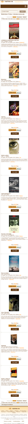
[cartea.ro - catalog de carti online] (14, 409)
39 (11, 18)
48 (26, 18)
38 (9, 18)
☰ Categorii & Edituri (7, 404)
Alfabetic (24, 17)
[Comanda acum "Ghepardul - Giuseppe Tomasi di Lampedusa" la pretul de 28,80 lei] (14, 360)
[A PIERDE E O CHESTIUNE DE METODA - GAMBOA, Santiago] (14, 30)
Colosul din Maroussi (5, 193)
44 (19, 18)
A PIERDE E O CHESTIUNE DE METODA (10, 40)
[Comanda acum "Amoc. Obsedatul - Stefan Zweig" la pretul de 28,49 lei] (14, 326)
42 (16, 18)
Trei (20, 157)
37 (8, 18)
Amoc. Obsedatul (5, 312)
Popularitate (19, 17)
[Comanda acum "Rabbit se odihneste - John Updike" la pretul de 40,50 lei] (14, 393)
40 (13, 18)
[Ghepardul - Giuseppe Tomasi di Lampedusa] (14, 339)
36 (6, 18)
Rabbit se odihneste (5, 378)
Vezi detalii (14, 57)
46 (22, 18)
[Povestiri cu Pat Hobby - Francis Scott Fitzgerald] (14, 224)
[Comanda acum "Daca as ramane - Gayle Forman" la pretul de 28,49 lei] (14, 287)
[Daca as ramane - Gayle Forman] (14, 264)
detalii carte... (15, 46)
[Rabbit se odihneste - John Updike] (14, 372)
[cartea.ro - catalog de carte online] (14, 2)
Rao (20, 275)
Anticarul (3, 116)
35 (4, 18)
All (19, 81)
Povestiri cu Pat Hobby (6, 233)
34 (3, 18)
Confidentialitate (16, 421)
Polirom (21, 195)
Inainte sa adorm (5, 155)
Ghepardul (3, 345)
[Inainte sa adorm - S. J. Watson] (14, 146)
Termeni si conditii (7, 421)
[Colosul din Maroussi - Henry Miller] (14, 184)
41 (14, 18)
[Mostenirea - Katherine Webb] (14, 70)
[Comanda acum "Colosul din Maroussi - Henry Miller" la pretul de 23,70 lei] (14, 208)
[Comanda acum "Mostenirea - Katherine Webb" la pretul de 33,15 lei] (14, 93)
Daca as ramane (5, 273)
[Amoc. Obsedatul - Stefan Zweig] (14, 303)
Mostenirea (3, 79)
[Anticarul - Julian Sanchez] (14, 108)
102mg (7, 419)
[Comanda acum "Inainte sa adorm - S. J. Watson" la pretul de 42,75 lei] (14, 169)
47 (24, 18)
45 (21, 18)
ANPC (23, 421)
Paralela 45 (21, 42)
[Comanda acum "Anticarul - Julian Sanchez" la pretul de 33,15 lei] (14, 131)
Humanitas (21, 347)
